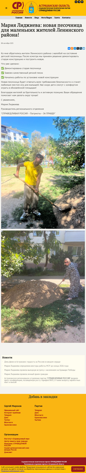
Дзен (6, 417)
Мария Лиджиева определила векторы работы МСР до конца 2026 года (35, 366)
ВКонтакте (8, 422)
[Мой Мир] (75, 48)
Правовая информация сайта (12, 471)
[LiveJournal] (80, 48)
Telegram (7, 415)
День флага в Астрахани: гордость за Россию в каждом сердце (31, 362)
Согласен (78, 469)
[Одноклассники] (72, 48)
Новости (28, 17)
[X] (78, 48)
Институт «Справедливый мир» (16, 439)
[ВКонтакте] (69, 48)
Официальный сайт (11, 410)
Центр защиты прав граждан (15, 441)
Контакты (66, 17)
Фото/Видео (46, 17)
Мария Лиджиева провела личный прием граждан (25, 374)
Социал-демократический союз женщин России (16, 449)
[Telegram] (83, 48)
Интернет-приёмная (12, 413)
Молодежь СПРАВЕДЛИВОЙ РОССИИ (15, 444)
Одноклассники (10, 425)
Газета (57, 17)
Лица (36, 17)
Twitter (7, 420)
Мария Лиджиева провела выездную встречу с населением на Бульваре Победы (38, 370)
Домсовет (8, 452)
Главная (19, 17)
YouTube (38, 420)
